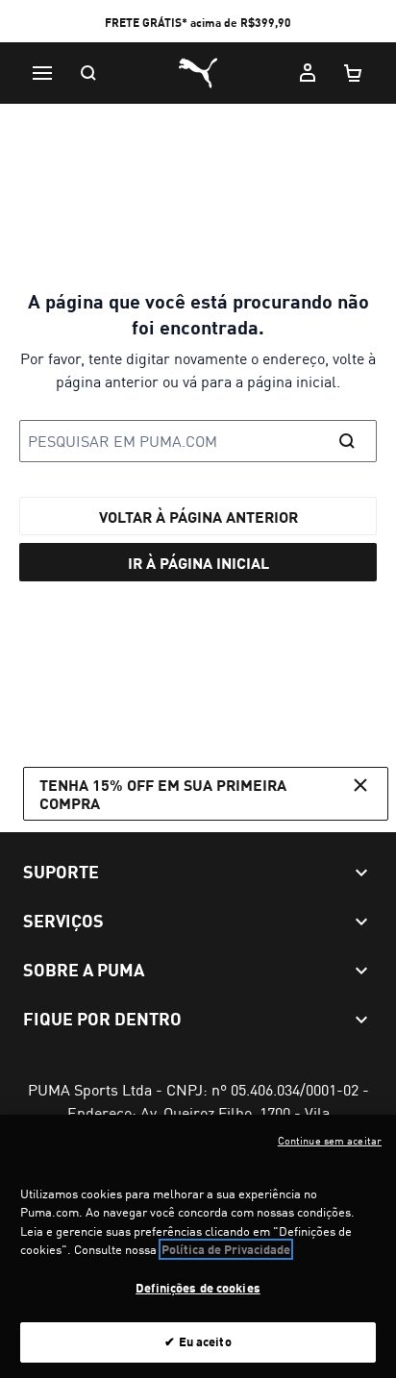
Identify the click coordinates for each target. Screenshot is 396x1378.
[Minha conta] (307, 73)
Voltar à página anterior (198, 516)
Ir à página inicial (198, 563)
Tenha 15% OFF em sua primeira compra (162, 793)
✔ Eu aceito (197, 1341)
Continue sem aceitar (330, 1140)
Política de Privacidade (225, 1249)
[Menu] (42, 73)
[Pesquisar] (88, 73)
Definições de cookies (198, 1287)
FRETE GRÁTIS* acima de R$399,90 (198, 22)
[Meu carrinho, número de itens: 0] (353, 73)
